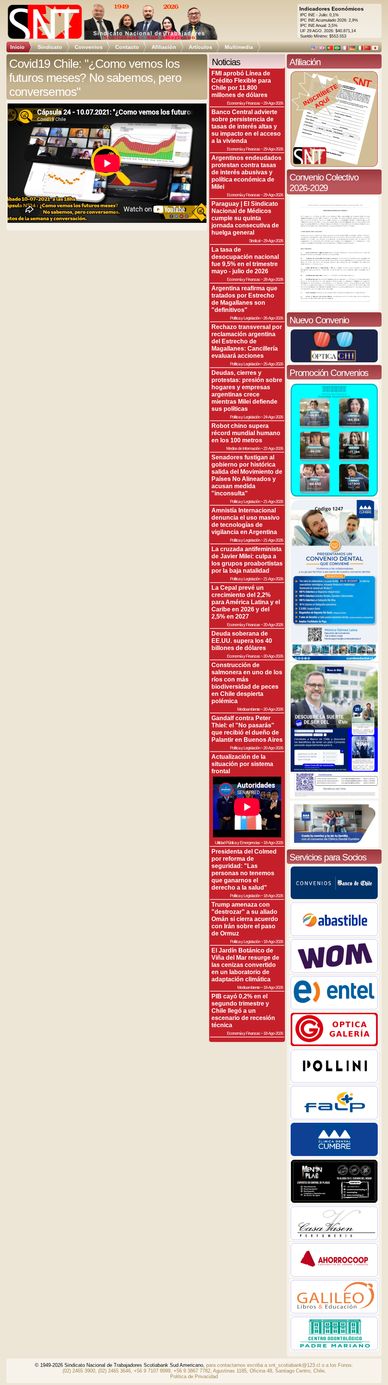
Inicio (17, 47)
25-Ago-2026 (273, 364)
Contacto (127, 47)
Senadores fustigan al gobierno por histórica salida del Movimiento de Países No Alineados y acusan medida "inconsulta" (246, 475)
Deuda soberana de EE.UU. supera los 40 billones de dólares (241, 640)
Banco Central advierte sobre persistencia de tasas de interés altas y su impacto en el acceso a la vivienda (246, 126)
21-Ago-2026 (273, 501)
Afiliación (164, 47)
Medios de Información (243, 448)
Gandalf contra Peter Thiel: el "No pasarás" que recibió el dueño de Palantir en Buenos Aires (247, 728)
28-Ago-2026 (273, 279)
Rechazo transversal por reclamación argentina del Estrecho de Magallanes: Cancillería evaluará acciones (246, 341)
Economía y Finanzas (243, 103)
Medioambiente (248, 709)
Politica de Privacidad (194, 1376)
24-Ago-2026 (273, 417)
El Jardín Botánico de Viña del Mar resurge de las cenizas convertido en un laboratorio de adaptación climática (245, 964)
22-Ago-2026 (273, 448)
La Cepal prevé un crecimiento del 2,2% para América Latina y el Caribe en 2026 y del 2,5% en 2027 (245, 602)
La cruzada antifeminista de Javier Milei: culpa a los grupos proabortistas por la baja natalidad (247, 559)
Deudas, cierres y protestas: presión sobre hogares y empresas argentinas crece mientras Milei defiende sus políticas (246, 390)
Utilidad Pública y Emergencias (237, 842)
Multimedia (239, 47)
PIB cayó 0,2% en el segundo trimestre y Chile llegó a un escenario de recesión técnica (243, 1010)
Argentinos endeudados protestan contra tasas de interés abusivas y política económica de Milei (246, 172)
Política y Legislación (245, 318)
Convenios (89, 47)
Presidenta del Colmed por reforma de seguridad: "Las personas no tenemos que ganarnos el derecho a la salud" (244, 869)
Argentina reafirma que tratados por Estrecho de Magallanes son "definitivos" (244, 299)
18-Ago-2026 (273, 842)
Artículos (200, 47)
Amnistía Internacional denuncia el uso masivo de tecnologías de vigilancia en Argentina (245, 521)
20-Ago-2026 (273, 624)
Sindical (254, 240)
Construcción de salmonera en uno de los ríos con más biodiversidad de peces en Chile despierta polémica (246, 682)
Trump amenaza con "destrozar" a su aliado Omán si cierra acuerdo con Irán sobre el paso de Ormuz (244, 919)
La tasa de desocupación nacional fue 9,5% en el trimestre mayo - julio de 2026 (245, 260)
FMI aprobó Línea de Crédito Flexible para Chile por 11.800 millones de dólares (241, 84)
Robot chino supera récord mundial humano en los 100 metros (245, 432)
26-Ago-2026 (273, 318)
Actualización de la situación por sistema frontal (242, 763)
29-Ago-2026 (273, 103)
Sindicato (50, 47)
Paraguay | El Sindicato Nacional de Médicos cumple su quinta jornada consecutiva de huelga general (245, 218)
